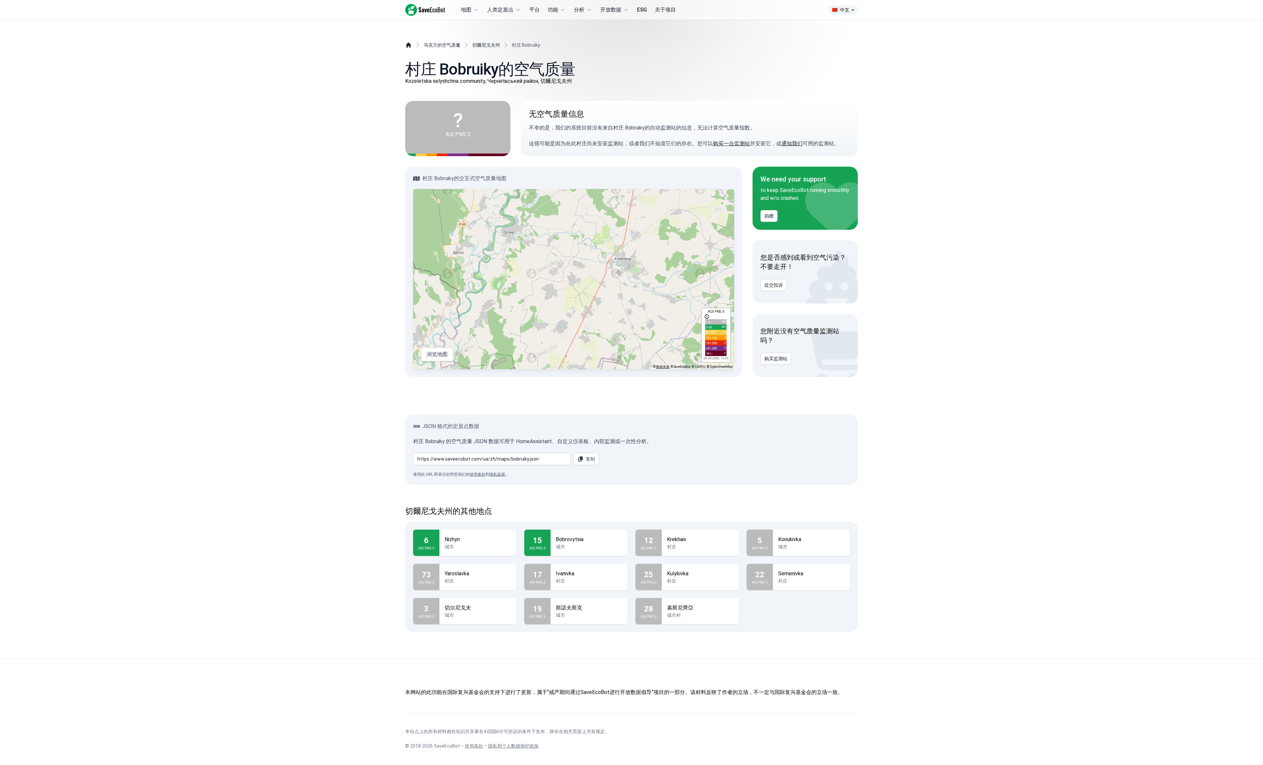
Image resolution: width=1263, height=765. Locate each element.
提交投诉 (773, 285)
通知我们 (792, 143)
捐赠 (769, 216)
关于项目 (665, 10)
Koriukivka (789, 539)
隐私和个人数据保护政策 (513, 746)
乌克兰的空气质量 (442, 45)
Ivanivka (565, 573)
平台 (534, 10)
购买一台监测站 (731, 143)
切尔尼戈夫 (458, 608)
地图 (466, 10)
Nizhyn (452, 539)
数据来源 (662, 367)
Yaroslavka (457, 573)
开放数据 (610, 10)
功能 (553, 10)
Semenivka (790, 573)
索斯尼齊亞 (680, 608)
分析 (579, 10)
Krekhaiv (676, 539)
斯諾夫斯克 (569, 608)
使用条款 (477, 474)
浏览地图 (437, 354)
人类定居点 (500, 10)
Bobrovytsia (569, 539)
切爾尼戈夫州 (486, 45)
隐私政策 (497, 474)
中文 (844, 9)
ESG (642, 10)
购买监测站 (775, 358)
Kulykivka (677, 573)
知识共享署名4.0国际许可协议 (486, 731)
